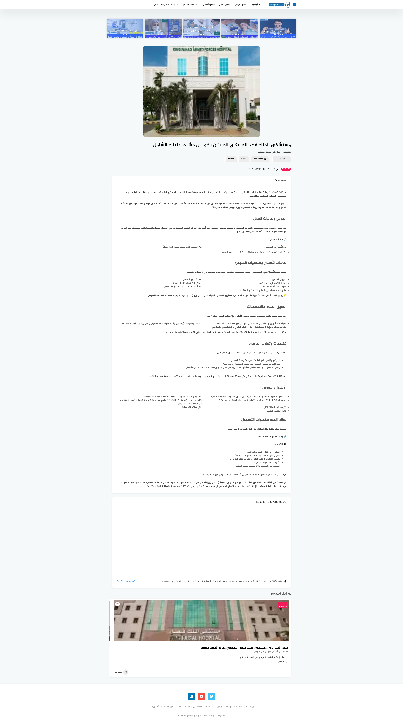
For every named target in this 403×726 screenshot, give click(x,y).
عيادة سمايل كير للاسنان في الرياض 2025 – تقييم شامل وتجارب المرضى (201, 31)
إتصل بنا (218, 707)
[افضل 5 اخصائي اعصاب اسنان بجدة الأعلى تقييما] (239, 28)
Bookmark (258, 159)
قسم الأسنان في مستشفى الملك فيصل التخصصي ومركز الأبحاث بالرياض (244, 648)
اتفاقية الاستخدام (201, 707)
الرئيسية (256, 4)
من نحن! (250, 707)
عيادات (271, 169)
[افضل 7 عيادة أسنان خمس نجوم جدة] (125, 28)
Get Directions (124, 581)
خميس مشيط (255, 169)
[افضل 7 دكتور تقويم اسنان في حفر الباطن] (278, 28)
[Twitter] (211, 696)
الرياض (281, 662)
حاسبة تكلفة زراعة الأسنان (166, 4)
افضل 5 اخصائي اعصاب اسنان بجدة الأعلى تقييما (239, 32)
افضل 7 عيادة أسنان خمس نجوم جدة (125, 32)
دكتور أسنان (224, 4)
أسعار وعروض (241, 4)
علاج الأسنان (209, 4)
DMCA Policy (183, 707)
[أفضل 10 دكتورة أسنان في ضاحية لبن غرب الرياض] (163, 28)
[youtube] (201, 696)
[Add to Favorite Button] (117, 604)
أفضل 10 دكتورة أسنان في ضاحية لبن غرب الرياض (163, 32)
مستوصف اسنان (191, 4)
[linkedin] (191, 696)
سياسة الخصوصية (234, 707)
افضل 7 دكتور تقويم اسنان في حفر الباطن (277, 32)
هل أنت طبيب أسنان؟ (162, 707)
